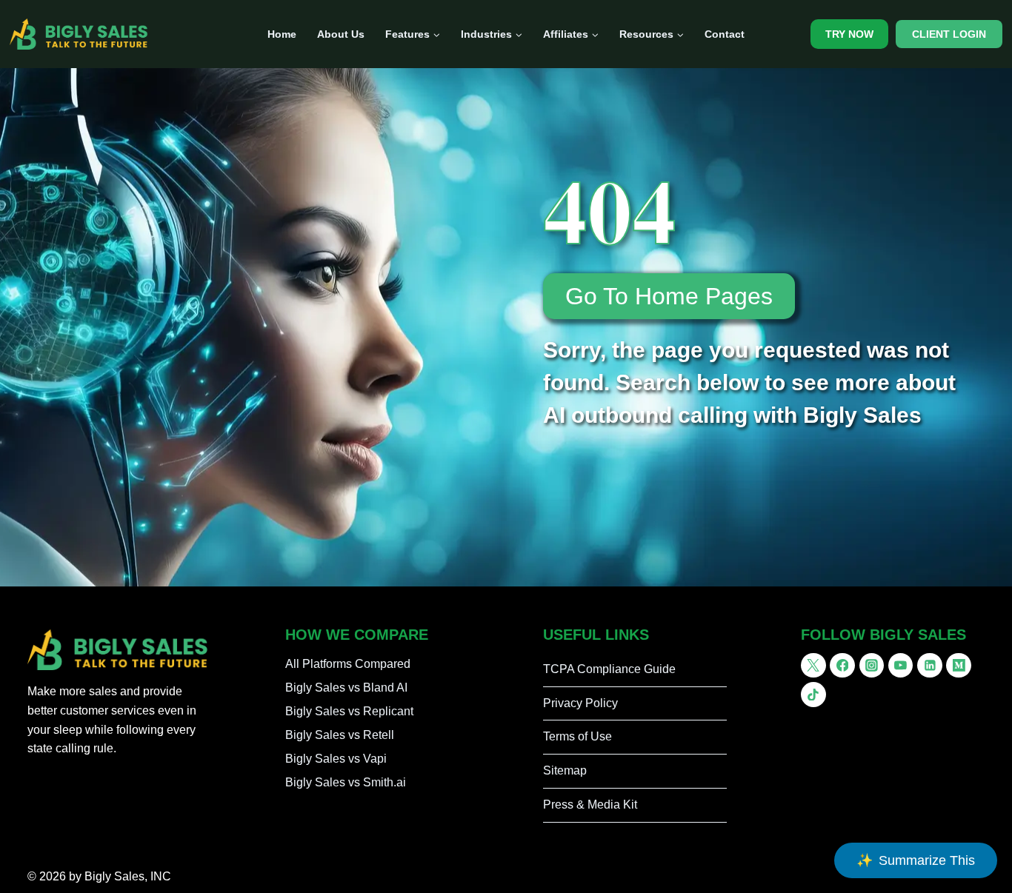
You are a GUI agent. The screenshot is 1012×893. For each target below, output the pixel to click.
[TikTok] (813, 694)
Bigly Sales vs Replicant (349, 711)
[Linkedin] (929, 665)
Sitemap (565, 770)
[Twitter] (813, 665)
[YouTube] (900, 665)
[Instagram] (872, 665)
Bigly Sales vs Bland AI (346, 687)
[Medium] (958, 665)
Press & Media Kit (590, 804)
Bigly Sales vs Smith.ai (345, 782)
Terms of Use (577, 736)
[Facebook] (842, 665)
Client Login (949, 34)
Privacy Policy (580, 703)
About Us (340, 34)
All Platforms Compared (347, 664)
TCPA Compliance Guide (609, 669)
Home (281, 34)
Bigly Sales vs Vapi (336, 758)
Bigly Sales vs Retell (339, 735)
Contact (725, 34)
